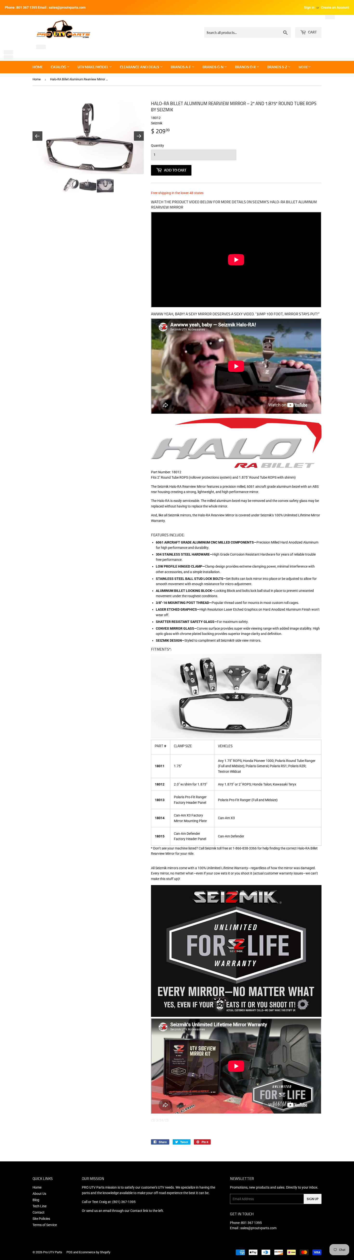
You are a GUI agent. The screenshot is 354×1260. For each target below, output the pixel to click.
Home (38, 67)
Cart (312, 32)
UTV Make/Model (93, 67)
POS (69, 1252)
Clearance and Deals (140, 67)
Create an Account (335, 7)
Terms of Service (45, 1225)
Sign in (309, 7)
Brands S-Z (277, 67)
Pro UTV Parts (52, 1252)
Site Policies (41, 1219)
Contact (39, 1212)
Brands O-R (245, 67)
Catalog (59, 67)
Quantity (157, 145)
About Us (39, 1194)
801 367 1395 (251, 1223)
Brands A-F (181, 67)
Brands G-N (213, 67)
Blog (36, 1200)
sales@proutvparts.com (258, 1228)
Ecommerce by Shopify (94, 1252)
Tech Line (39, 1206)
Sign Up (312, 1199)
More (303, 67)
